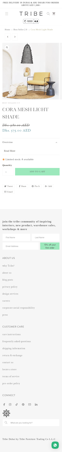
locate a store (9, 369)
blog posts (7, 279)
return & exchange (12, 355)
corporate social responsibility (18, 307)
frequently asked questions (16, 341)
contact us (7, 362)
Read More (9, 150)
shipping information (13, 348)
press (5, 314)
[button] (7, 13)
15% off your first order (50, 246)
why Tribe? (8, 265)
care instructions (11, 334)
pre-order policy (11, 383)
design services (10, 293)
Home (7, 29)
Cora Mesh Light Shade (42, 29)
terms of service (10, 376)
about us (6, 272)
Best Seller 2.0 (20, 29)
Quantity (7, 165)
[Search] (6, 422)
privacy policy (9, 286)
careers (6, 300)
